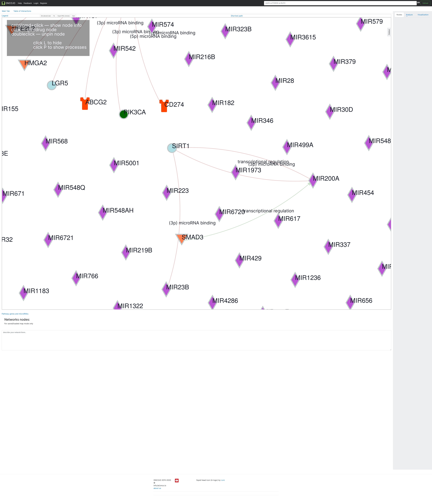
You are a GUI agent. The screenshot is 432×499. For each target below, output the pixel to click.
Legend (5, 16)
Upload (425, 3)
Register (43, 3)
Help (20, 3)
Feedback (28, 3)
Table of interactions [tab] (22, 11)
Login (36, 3)
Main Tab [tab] (6, 11)
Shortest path (237, 16)
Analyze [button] (409, 15)
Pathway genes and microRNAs (15, 314)
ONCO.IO (10, 3)
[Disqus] (196, 384)
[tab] (311, 15)
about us (157, 488)
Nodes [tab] (399, 15)
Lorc (223, 480)
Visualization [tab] (423, 15)
